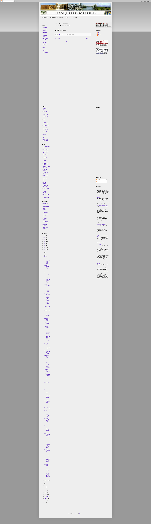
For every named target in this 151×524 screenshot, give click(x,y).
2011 (44, 237)
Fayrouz (44, 113)
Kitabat (44, 134)
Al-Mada (45, 32)
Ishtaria (44, 133)
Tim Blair (45, 196)
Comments (99, 182)
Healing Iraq (45, 117)
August (46, 485)
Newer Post (57, 38)
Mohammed (100, 32)
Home (73, 38)
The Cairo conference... (47, 323)
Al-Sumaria (45, 41)
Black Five (45, 205)
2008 (44, 243)
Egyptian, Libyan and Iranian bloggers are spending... (47, 437)
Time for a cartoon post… (102, 224)
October (46, 480)
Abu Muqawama (46, 146)
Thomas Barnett (46, 194)
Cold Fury (45, 157)
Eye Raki (45, 111)
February (46, 496)
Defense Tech (46, 214)
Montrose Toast (46, 222)
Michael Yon (45, 185)
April (46, 492)
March (46, 494)
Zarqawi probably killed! (46, 319)
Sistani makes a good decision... (47, 384)
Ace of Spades (46, 147)
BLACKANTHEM (46, 206)
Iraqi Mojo (45, 131)
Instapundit (45, 172)
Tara (44, 137)
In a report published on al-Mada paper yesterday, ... (47, 338)
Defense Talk (46, 212)
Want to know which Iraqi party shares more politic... (47, 260)
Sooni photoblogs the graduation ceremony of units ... (47, 288)
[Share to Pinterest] (73, 34)
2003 (44, 502)
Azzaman (45, 44)
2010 (44, 239)
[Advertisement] (47, 79)
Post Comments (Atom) (64, 41)
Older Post (88, 38)
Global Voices (46, 167)
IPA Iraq (44, 49)
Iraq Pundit (45, 129)
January (46, 498)
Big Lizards (45, 154)
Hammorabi (45, 116)
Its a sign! (99, 244)
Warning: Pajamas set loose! (47, 370)
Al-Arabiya (45, 29)
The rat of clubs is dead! (46, 391)
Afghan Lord (45, 149)
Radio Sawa (45, 52)
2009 (44, 241)
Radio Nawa (45, 50)
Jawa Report (45, 173)
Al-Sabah (45, 34)
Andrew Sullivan (46, 151)
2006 (44, 247)
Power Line (45, 186)
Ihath (44, 119)
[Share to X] (70, 34)
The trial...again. (47, 274)
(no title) (98, 189)
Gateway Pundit (46, 166)
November (47, 254)
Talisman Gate (46, 136)
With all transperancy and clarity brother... (46, 298)
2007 (44, 245)
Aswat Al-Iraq (46, 42)
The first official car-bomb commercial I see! (47, 346)
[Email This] (67, 34)
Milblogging (45, 221)
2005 (44, 249)
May (45, 490)
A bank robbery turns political (102, 271)
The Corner (45, 192)
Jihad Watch (45, 175)
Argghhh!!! (45, 203)
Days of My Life (46, 108)
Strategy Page (46, 230)
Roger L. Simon (46, 188)
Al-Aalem (45, 27)
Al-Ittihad (45, 30)
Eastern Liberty (46, 109)
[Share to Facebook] (71, 34)
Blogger (80, 513)
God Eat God (45, 114)
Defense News (46, 211)
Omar (99, 34)
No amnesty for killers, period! (103, 205)
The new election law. (46, 303)
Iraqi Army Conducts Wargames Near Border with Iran (102, 235)
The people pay (58, 29)
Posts (98, 179)
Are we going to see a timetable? (47, 307)
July (45, 487)
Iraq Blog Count (46, 125)
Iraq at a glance (46, 123)
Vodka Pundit (46, 197)
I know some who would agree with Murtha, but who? (46, 359)
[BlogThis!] (68, 34)
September (47, 482)
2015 (44, 235)
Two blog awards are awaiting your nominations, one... (47, 330)
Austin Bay (45, 152)
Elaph (44, 47)
